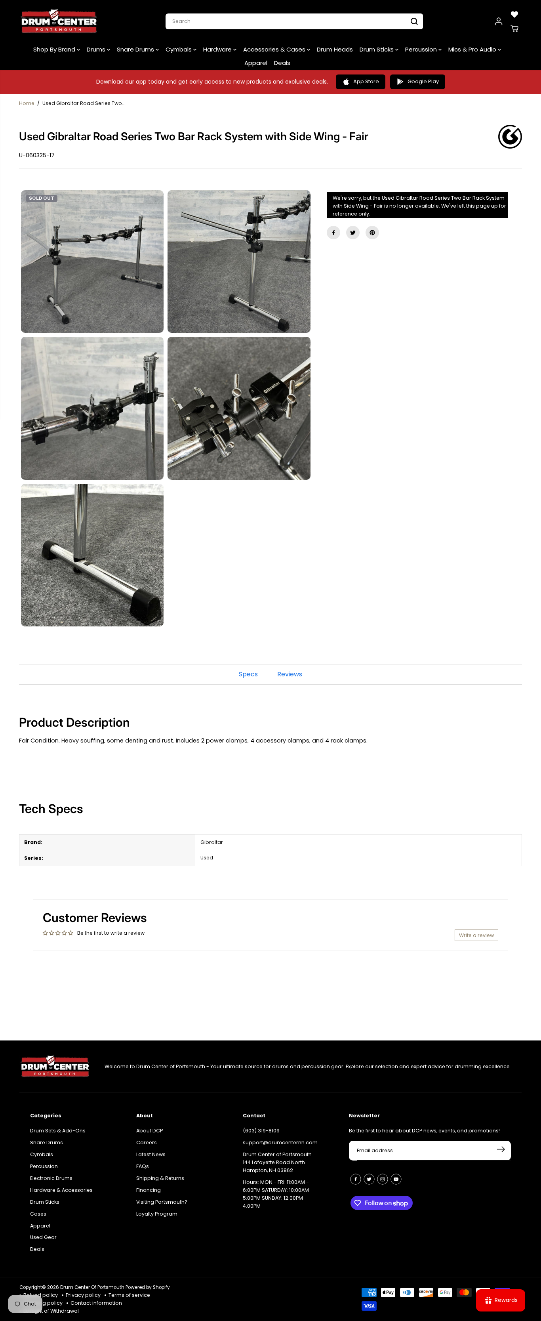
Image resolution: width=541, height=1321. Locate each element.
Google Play (423, 81)
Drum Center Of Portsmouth (92, 1287)
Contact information (96, 1303)
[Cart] (514, 28)
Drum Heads (335, 49)
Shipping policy (43, 1303)
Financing (148, 1190)
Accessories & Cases (275, 49)
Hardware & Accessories (61, 1190)
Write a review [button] (476, 935)
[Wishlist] (514, 14)
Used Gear (43, 1237)
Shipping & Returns (160, 1178)
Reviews (289, 674)
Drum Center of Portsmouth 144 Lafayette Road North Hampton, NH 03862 (277, 1162)
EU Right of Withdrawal (51, 1311)
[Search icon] (414, 21)
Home (26, 103)
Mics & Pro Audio (473, 49)
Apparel (255, 63)
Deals (282, 63)
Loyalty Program (156, 1213)
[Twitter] (353, 232)
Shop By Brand (55, 49)
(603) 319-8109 (261, 1130)
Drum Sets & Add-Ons (58, 1130)
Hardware (218, 49)
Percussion (421, 49)
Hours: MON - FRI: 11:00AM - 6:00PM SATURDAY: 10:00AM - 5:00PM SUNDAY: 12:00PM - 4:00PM (278, 1194)
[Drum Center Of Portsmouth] (59, 21)
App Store (366, 81)
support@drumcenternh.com (280, 1142)
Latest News (151, 1154)
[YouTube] (396, 1179)
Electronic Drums (51, 1178)
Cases (38, 1213)
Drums (97, 49)
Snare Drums (136, 49)
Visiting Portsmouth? (161, 1202)
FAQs (142, 1166)
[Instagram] (382, 1179)
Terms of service (129, 1295)
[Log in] (498, 21)
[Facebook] (333, 232)
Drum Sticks (377, 49)
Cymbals (179, 49)
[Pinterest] (372, 232)
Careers (146, 1142)
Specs (248, 674)
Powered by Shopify (148, 1287)
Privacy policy (83, 1295)
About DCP (149, 1130)
